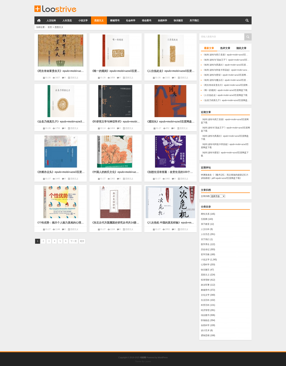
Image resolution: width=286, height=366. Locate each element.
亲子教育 (205, 224)
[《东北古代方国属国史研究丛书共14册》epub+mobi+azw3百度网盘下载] (115, 202)
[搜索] (247, 20)
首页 (38, 20)
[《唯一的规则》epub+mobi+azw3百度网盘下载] (115, 50)
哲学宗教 (205, 254)
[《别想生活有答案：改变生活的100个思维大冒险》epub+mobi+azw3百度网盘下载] (170, 151)
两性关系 (205, 214)
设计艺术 (205, 330)
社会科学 (130, 20)
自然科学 (162, 20)
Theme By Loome (143, 361)
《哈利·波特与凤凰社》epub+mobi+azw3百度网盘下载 (226, 65)
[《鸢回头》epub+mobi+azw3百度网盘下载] (170, 101)
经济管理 (205, 310)
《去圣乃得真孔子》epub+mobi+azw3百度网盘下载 (226, 100)
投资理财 (205, 280)
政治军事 (205, 285)
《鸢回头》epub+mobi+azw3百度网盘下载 (170, 121)
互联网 (204, 219)
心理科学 (205, 264)
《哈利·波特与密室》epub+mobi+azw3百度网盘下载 (226, 75)
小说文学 (83, 20)
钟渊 (203, 175)
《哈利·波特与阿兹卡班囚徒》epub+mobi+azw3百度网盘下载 (226, 70)
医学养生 (205, 244)
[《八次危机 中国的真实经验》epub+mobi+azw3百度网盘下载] (170, 202)
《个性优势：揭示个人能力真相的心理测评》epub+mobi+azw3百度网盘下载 (60, 222)
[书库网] (55, 4)
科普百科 (205, 305)
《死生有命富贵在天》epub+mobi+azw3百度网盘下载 (226, 85)
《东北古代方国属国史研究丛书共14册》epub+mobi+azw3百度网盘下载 (115, 222)
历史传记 (205, 249)
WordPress (163, 357)
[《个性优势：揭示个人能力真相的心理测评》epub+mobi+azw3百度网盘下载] (60, 202)
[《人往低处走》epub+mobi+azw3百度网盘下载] (170, 50)
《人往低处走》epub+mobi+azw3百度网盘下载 (225, 95)
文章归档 (205, 196)
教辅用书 (114, 20)
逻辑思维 (205, 335)
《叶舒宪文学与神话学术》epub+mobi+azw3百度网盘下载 (115, 121)
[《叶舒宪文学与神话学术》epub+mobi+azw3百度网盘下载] (115, 101)
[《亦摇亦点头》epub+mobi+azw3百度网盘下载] (60, 151)
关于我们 (194, 20)
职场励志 (205, 320)
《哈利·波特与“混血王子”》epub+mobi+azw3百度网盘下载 (226, 60)
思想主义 (99, 20)
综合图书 (146, 20)
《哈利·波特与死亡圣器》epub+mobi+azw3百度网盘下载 (226, 54)
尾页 (82, 241)
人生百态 (67, 20)
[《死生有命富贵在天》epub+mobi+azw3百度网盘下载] (60, 50)
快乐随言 (178, 20)
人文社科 (51, 20)
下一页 (73, 241)
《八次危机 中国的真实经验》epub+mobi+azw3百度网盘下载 (170, 222)
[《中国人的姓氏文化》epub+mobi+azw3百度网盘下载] (115, 151)
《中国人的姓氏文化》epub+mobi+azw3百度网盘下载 (115, 172)
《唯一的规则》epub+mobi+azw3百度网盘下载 (225, 90)
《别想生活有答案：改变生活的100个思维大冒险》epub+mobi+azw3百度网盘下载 (170, 172)
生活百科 (205, 300)
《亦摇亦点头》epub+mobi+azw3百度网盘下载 (60, 172)
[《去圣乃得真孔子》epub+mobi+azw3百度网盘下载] (60, 101)
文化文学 (205, 295)
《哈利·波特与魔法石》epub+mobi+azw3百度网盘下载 (226, 80)
